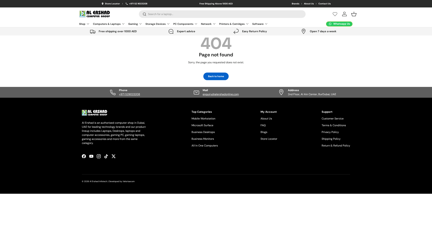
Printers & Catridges (232, 24)
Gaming (133, 24)
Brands (295, 3)
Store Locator (269, 139)
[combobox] (222, 14)
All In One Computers (205, 145)
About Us (309, 3)
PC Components (183, 24)
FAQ (263, 125)
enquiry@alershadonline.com (221, 94)
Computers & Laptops (107, 24)
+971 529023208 (129, 94)
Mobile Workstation (203, 118)
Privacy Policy (330, 132)
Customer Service (333, 118)
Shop (82, 24)
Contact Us (324, 3)
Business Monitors (203, 139)
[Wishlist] (335, 14)
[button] (354, 14)
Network (206, 24)
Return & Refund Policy (336, 145)
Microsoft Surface (202, 125)
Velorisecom (129, 181)
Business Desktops (203, 132)
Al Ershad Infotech (98, 181)
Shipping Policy (331, 139)
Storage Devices (155, 24)
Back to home (216, 76)
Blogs (264, 132)
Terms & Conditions (334, 125)
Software (258, 24)
